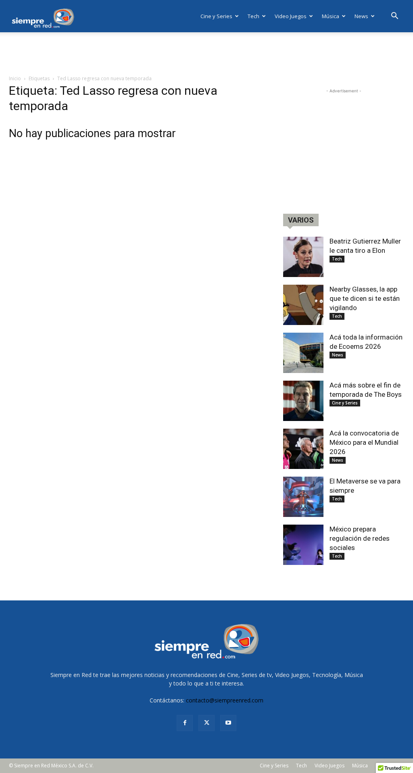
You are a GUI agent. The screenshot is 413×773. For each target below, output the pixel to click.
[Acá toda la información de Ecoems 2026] (303, 353)
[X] (206, 723)
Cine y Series (216, 16)
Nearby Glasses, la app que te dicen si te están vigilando (365, 298)
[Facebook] (185, 723)
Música (330, 16)
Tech (253, 16)
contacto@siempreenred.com (224, 700)
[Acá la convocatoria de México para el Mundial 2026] (303, 449)
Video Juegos (291, 16)
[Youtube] (228, 723)
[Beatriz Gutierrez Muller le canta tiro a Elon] (303, 257)
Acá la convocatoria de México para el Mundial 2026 (364, 442)
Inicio (15, 78)
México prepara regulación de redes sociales (360, 538)
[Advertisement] (206, 54)
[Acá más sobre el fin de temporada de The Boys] (303, 401)
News (361, 16)
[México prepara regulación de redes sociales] (303, 545)
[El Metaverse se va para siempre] (303, 497)
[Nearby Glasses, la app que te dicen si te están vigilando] (303, 305)
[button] (394, 17)
